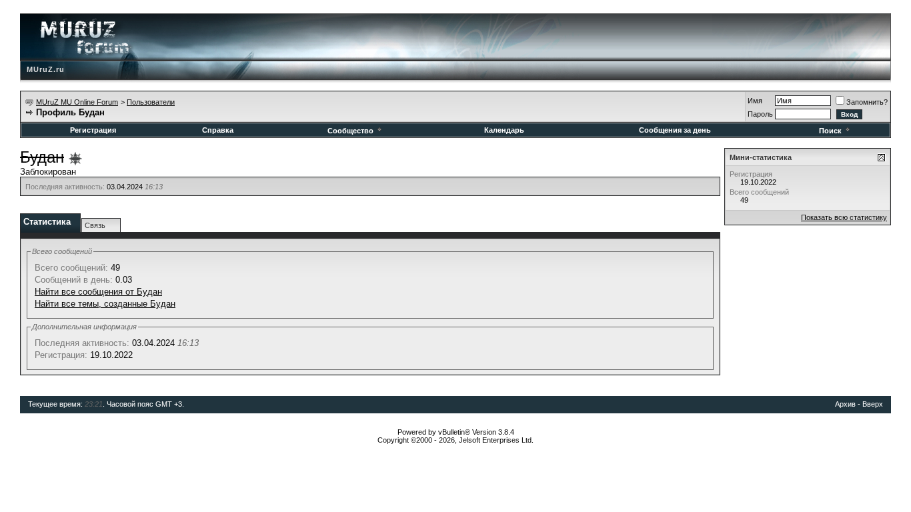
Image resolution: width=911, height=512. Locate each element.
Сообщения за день (675, 130)
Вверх (872, 404)
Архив (845, 404)
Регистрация (93, 130)
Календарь (504, 130)
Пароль (760, 114)
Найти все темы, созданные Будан (105, 304)
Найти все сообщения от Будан (98, 292)
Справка (217, 130)
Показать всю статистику (844, 217)
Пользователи (151, 102)
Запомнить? (867, 102)
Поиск (830, 131)
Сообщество (350, 131)
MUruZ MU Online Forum (77, 102)
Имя (755, 101)
